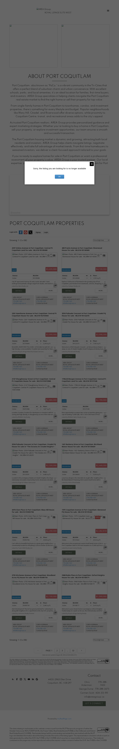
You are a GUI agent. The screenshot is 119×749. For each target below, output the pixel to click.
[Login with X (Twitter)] (30, 234)
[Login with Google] (25, 234)
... (67, 650)
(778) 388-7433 (41, 301)
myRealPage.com (64, 719)
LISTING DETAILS (19, 291)
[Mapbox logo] (15, 212)
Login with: (14, 232)
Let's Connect (94, 704)
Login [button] (46, 232)
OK (59, 177)
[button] (13, 679)
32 (73, 650)
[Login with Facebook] (21, 234)
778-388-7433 (17, 301)
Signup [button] (38, 232)
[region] (59, 195)
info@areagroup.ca (19, 303)
